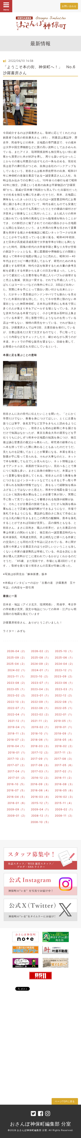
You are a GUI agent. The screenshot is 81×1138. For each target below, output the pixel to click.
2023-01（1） (40, 695)
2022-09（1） (40, 701)
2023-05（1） (16, 689)
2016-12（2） (40, 777)
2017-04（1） (17, 771)
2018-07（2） (16, 739)
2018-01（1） (17, 752)
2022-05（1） (64, 708)
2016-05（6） (64, 790)
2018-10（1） (40, 733)
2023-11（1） (16, 676)
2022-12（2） (64, 695)
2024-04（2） (64, 663)
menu (6, 9)
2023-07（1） (40, 682)
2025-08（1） (40, 657)
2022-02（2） (40, 714)
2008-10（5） (40, 822)
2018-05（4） (64, 739)
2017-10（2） (16, 758)
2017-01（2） (17, 777)
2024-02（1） (17, 670)
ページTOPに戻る (65, 1101)
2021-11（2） (40, 720)
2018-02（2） (64, 746)
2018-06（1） (40, 739)
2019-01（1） (64, 727)
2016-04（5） (16, 796)
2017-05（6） (64, 765)
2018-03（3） (40, 746)
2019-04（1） (17, 727)
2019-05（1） (63, 720)
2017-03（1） (40, 771)
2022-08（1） (64, 701)
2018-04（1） (16, 746)
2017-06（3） (40, 765)
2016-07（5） (16, 790)
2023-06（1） (64, 682)
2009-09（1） (16, 809)
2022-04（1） (17, 714)
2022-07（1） (16, 708)
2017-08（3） (64, 758)
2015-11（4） (64, 803)
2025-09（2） (16, 657)
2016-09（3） (40, 784)
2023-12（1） (64, 670)
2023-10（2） (40, 676)
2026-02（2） (40, 651)
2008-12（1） (40, 815)
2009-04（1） (40, 809)
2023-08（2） (17, 682)
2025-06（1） (64, 657)
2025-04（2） (16, 663)
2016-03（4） (40, 796)
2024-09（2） (40, 663)
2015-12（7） (40, 803)
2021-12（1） (17, 720)
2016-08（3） (64, 784)
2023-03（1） (64, 689)
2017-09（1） (40, 758)
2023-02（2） (17, 695)
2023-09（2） (64, 676)
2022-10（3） (16, 701)
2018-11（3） (17, 733)
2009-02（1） (64, 809)
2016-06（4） (40, 790)
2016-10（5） (16, 784)
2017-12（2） (40, 752)
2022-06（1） (40, 708)
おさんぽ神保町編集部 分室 (40, 1124)
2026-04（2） (17, 651)
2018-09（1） (63, 733)
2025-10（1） (64, 651)
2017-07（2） (16, 765)
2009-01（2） (17, 815)
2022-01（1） (64, 714)
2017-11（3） (63, 752)
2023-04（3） (40, 689)
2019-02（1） (40, 727)
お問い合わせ (69, 6)
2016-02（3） (64, 796)
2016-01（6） (17, 803)
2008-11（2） (64, 815)
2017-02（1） (64, 771)
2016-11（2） (64, 777)
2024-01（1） (40, 670)
